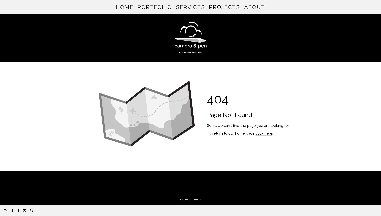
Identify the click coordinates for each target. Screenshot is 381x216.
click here (264, 133)
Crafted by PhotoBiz (190, 199)
